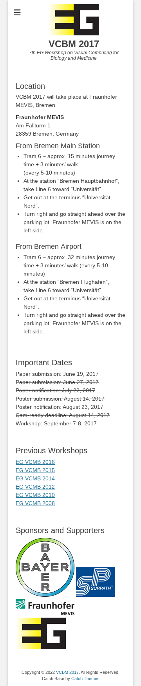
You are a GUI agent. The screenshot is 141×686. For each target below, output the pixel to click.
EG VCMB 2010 (35, 495)
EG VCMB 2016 (35, 462)
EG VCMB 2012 (35, 487)
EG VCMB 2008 (35, 503)
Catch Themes (85, 678)
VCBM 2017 (74, 44)
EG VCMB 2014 (35, 478)
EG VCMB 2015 (35, 470)
